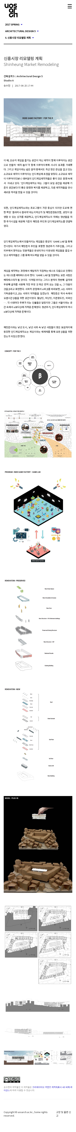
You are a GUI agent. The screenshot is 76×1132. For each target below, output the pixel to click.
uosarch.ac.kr (25, 1112)
